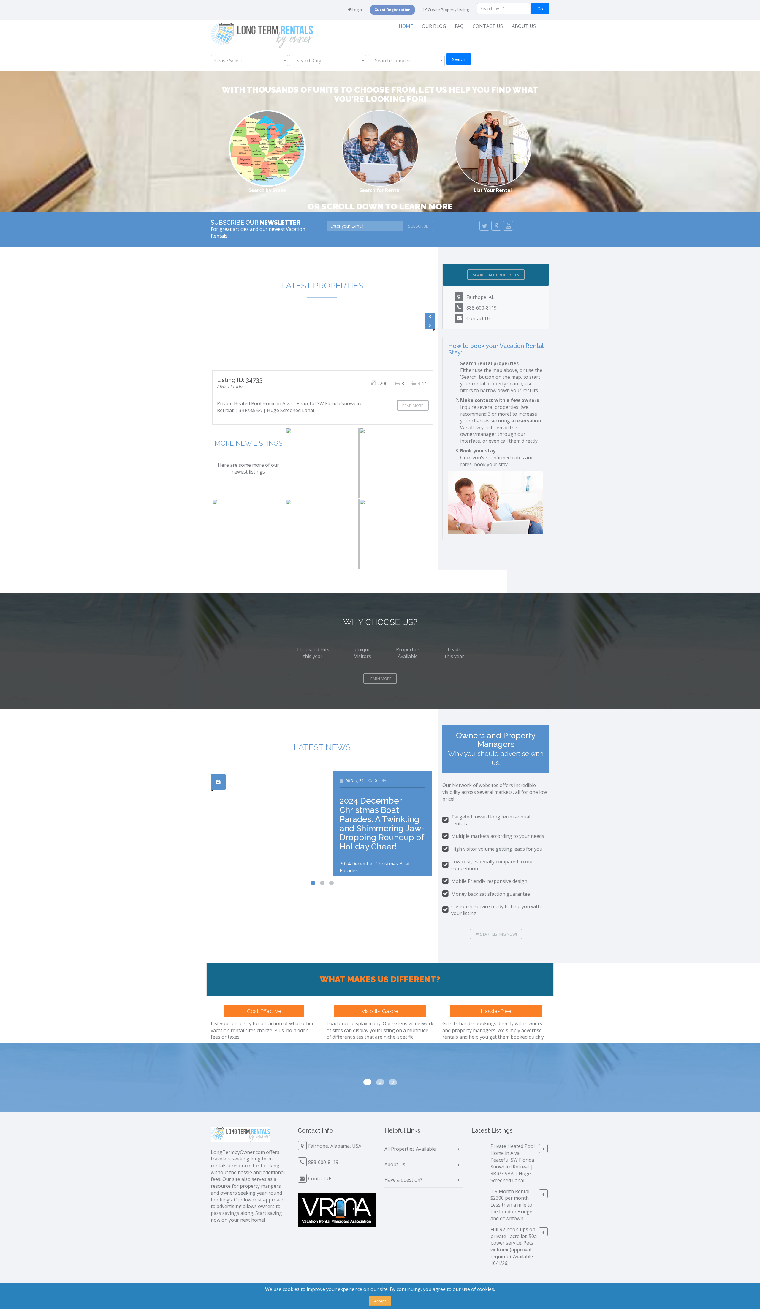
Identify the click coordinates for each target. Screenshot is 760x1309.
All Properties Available (410, 1149)
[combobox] (249, 60)
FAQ (459, 26)
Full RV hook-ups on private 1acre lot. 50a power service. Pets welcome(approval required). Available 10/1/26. (513, 1246)
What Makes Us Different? (380, 979)
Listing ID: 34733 (239, 380)
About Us (524, 26)
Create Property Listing (448, 9)
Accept (380, 1301)
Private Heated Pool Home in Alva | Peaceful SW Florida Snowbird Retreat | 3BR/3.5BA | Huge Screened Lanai (512, 1163)
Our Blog (434, 26)
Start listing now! (498, 934)
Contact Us (488, 26)
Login (357, 9)
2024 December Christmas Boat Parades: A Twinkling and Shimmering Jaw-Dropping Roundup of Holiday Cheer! (382, 823)
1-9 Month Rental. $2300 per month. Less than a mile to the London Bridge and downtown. (511, 1204)
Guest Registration (392, 9)
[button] (496, 274)
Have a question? (403, 1179)
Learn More (380, 678)
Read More (412, 405)
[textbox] (229, 60)
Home (406, 26)
